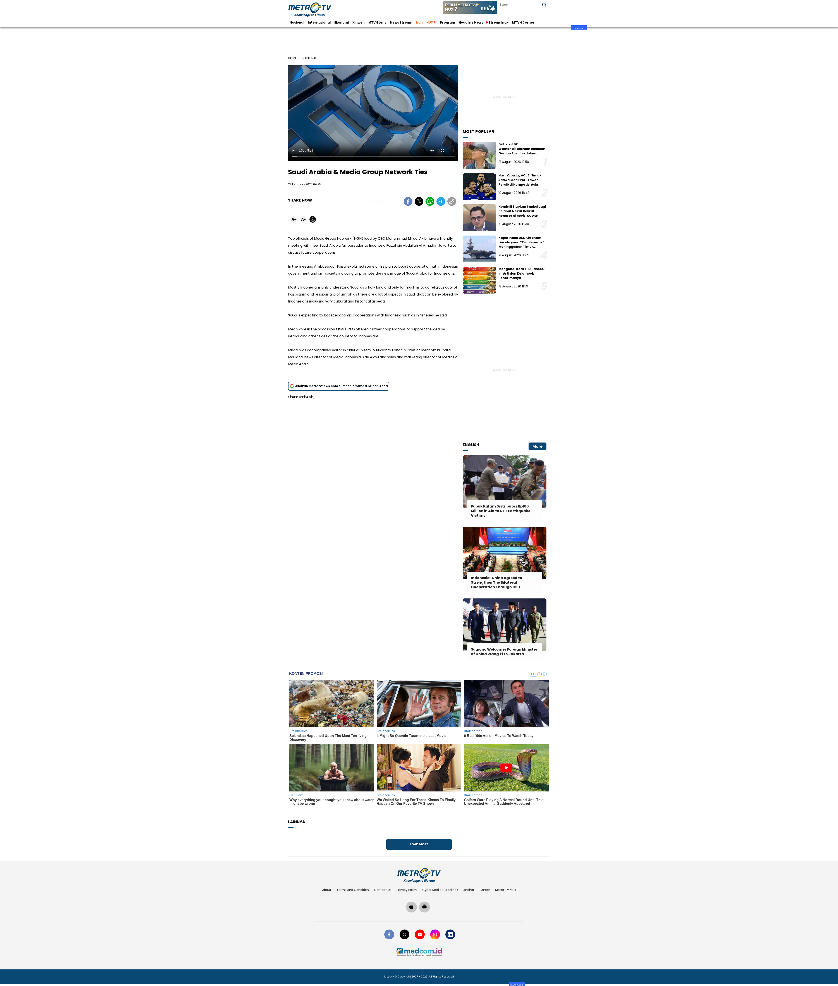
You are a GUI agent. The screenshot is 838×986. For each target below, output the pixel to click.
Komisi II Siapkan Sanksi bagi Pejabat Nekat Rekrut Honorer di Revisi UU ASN (522, 211)
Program (447, 22)
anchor (468, 890)
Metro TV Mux (505, 890)
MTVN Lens (377, 22)
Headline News (471, 22)
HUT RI (431, 22)
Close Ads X (579, 28)
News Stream (401, 22)
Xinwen (358, 22)
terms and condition (353, 890)
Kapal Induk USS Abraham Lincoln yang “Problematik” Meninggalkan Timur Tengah (521, 244)
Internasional (319, 22)
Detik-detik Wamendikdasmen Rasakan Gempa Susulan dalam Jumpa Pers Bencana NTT (521, 151)
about (326, 890)
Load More (419, 844)
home (292, 58)
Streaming (497, 22)
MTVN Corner (523, 22)
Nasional (297, 22)
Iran (419, 22)
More (537, 446)
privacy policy (407, 890)
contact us (382, 890)
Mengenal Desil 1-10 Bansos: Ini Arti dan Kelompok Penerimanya (521, 273)
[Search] (544, 4)
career (484, 890)
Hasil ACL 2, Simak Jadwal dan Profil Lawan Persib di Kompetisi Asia (519, 180)
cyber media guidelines (440, 890)
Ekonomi (341, 22)
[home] (419, 875)
